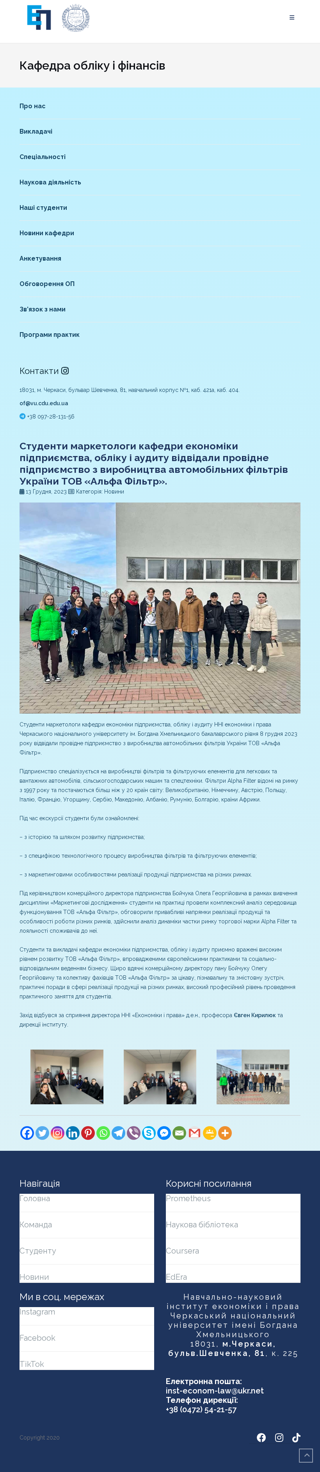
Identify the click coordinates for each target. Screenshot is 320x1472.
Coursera (182, 1251)
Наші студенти (43, 207)
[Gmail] (194, 1133)
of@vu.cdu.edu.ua (44, 403)
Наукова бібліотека (202, 1224)
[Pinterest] (88, 1133)
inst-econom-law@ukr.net (215, 1390)
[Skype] (149, 1133)
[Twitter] (42, 1133)
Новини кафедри (47, 233)
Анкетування (40, 258)
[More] (225, 1133)
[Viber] (133, 1133)
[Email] (179, 1133)
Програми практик (50, 334)
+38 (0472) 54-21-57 (201, 1409)
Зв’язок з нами (43, 309)
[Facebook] (27, 1133)
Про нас (33, 106)
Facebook (37, 1338)
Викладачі (36, 131)
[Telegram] (118, 1133)
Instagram (37, 1311)
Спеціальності (43, 157)
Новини (34, 1277)
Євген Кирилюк (255, 1015)
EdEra (176, 1277)
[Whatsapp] (103, 1133)
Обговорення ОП (47, 284)
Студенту (38, 1251)
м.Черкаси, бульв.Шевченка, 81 (222, 1348)
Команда (36, 1224)
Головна (35, 1198)
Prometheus (188, 1198)
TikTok (32, 1364)
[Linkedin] (73, 1133)
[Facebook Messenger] (164, 1133)
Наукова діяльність (50, 182)
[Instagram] (57, 1133)
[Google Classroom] (210, 1133)
